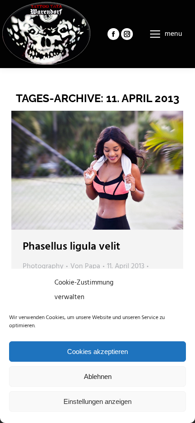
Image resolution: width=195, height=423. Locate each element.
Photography (43, 266)
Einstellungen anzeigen (97, 401)
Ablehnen (98, 376)
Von (85, 266)
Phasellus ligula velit (71, 247)
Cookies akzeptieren (97, 351)
